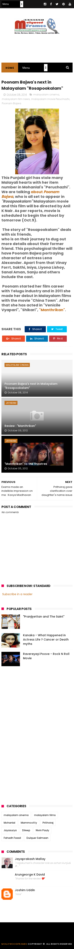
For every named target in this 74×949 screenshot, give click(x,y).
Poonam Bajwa (11, 103)
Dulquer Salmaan (37, 838)
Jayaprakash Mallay (30, 859)
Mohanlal (9, 822)
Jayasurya (10, 830)
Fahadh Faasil (12, 838)
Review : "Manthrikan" (20, 426)
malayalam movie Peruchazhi (50, 99)
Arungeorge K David (30, 874)
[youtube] (70, 4)
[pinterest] (63, 4)
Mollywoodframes (14, 944)
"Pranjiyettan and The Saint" (43, 616)
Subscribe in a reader (17, 594)
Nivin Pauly (42, 830)
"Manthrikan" (52, 309)
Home (10, 68)
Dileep (26, 830)
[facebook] (51, 4)
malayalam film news (16, 99)
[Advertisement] (32, 733)
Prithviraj (48, 822)
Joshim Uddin (25, 890)
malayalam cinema (46, 94)
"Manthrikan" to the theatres (26, 464)
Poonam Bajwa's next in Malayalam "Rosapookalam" (31, 386)
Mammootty (29, 822)
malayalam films (45, 815)
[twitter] (57, 4)
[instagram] (45, 4)
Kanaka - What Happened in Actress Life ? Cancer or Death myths (46, 639)
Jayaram (11, 403)
